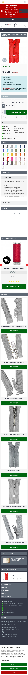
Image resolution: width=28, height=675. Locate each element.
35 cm (3, 106)
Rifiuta (14, 672)
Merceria (6, 29)
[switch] (25, 2)
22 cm (16, 102)
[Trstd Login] (26, 2)
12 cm (3, 102)
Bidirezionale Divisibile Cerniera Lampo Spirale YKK (14, 326)
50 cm (13, 106)
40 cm (6, 106)
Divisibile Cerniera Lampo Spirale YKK (14, 398)
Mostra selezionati (6, 660)
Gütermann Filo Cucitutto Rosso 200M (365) (14, 268)
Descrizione (8, 177)
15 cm (6, 102)
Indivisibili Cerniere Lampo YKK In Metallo (14, 434)
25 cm (19, 102)
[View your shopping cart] (25, 25)
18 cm (9, 102)
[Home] (2, 30)
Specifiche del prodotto (11, 202)
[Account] (15, 25)
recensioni (17, 614)
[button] (7, 117)
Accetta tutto (14, 664)
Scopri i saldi (24, 10)
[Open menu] (2, 25)
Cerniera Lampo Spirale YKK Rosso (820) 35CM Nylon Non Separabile (17, 574)
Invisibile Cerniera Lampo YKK (14, 470)
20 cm (13, 102)
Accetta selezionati (14, 668)
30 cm (22, 102)
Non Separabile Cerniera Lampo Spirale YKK (14, 506)
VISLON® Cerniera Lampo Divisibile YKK (14, 542)
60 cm (16, 106)
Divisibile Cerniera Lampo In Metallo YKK (14, 362)
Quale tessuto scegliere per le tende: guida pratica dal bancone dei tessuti (17, 559)
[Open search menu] (20, 25)
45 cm (9, 106)
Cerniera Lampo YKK (15, 29)
